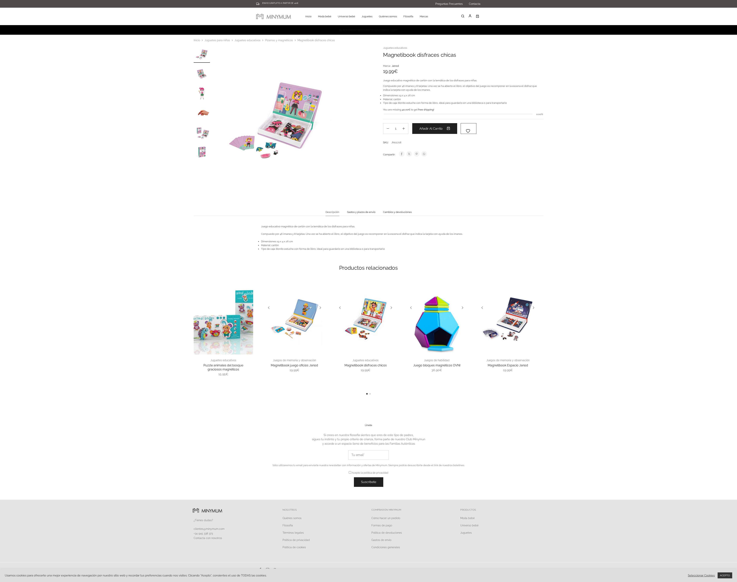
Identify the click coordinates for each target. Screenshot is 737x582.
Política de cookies (294, 547)
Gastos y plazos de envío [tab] (361, 212)
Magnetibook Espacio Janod (508, 365)
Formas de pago (381, 525)
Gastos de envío (381, 540)
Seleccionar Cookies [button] (701, 575)
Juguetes (466, 532)
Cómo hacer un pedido (385, 518)
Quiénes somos (388, 16)
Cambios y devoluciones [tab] (397, 212)
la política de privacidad (374, 472)
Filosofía (408, 16)
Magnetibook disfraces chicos (366, 365)
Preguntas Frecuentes (449, 3)
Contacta (474, 3)
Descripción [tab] (332, 212)
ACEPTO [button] (725, 575)
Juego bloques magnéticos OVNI (436, 365)
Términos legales (293, 532)
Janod (395, 65)
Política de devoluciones (386, 532)
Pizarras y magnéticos (279, 40)
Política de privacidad (296, 540)
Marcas (424, 16)
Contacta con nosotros (208, 538)
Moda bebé (467, 518)
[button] (269, 308)
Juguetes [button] (367, 16)
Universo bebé (469, 525)
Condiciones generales (385, 547)
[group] (294, 318)
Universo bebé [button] (346, 16)
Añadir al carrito (431, 128)
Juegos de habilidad (436, 360)
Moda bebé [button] (324, 16)
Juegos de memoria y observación (294, 360)
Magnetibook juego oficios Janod (294, 365)
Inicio (308, 16)
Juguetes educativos (247, 40)
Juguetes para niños (217, 40)
